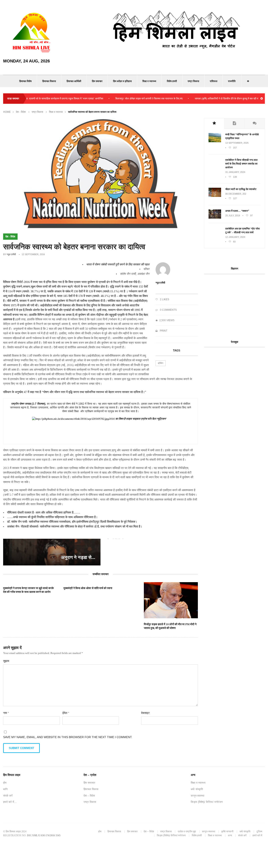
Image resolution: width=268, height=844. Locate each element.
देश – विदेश (89, 795)
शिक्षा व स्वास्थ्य (149, 81)
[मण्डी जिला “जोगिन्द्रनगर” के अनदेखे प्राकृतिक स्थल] (215, 141)
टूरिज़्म (259, 831)
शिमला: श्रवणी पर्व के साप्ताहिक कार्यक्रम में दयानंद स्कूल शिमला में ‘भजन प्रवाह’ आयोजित (46, 98)
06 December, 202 (235, 194)
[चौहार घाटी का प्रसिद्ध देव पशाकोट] (215, 196)
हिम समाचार (97, 81)
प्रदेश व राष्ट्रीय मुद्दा (187, 831)
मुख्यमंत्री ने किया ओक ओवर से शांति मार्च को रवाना (87, 588)
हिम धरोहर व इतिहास (122, 81)
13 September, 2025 (237, 143)
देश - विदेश (21, 111)
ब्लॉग (5, 789)
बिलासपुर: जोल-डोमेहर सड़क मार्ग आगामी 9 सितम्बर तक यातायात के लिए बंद (133, 98)
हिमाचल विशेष (25, 81)
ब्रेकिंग (160, 363)
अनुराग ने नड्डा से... (78, 557)
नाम (6, 712)
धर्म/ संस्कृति (197, 789)
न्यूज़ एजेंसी (11, 254)
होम (4, 782)
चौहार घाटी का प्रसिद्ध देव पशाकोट (240, 189)
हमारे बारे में (257, 835)
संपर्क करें (8, 795)
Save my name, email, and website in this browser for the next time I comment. (67, 737)
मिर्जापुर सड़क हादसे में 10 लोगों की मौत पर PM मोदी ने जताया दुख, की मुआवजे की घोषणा (170, 626)
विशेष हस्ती (172, 81)
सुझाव (6, 660)
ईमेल (65, 712)
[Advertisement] (236, 305)
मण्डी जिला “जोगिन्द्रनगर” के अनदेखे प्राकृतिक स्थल (242, 136)
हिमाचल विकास (49, 81)
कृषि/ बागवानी (227, 831)
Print (163, 330)
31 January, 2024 (235, 172)
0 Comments (168, 309)
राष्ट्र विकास (193, 81)
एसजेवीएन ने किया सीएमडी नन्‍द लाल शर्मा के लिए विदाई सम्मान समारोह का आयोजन (241, 163)
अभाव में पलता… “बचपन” (237, 210)
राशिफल (213, 81)
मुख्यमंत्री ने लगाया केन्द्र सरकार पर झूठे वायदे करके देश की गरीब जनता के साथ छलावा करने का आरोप (28, 590)
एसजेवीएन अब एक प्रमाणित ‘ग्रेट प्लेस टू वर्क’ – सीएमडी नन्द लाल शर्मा (242, 230)
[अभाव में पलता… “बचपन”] (215, 217)
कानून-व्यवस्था (197, 795)
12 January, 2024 (235, 237)
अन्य (230, 835)
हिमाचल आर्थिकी (74, 81)
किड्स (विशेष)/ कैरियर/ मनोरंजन (207, 801)
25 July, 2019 (232, 215)
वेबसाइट (145, 712)
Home (7, 111)
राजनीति (232, 81)
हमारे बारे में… (10, 801)
